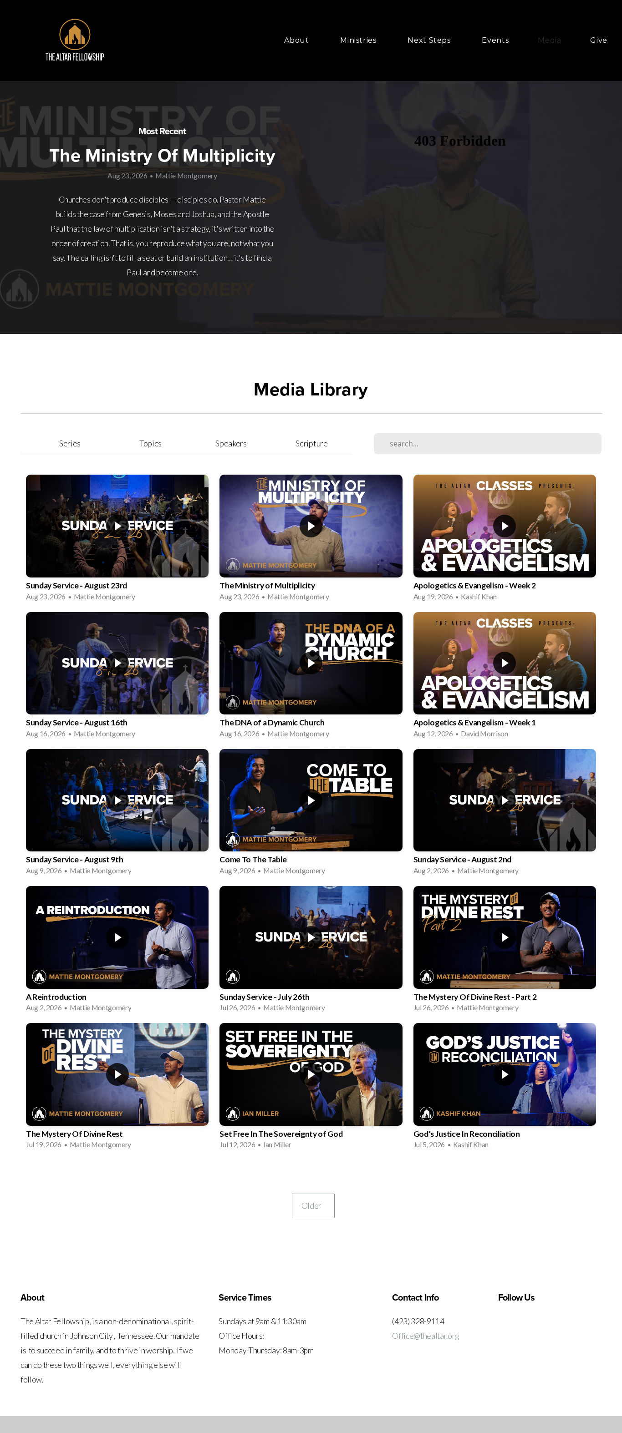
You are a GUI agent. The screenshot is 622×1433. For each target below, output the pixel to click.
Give (598, 40)
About (297, 40)
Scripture (311, 443)
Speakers (230, 443)
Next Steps (430, 40)
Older (313, 1205)
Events (495, 40)
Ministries (359, 40)
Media (549, 40)
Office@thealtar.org (425, 1336)
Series (70, 443)
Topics (150, 443)
